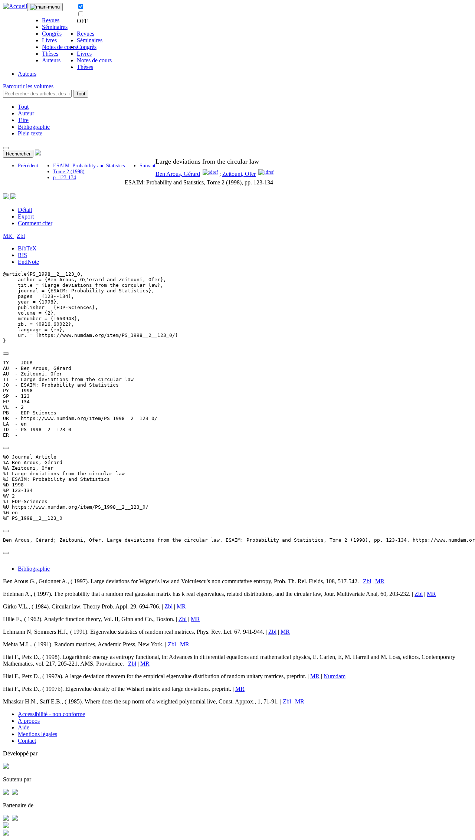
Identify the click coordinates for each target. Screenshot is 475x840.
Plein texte (30, 133)
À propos (29, 721)
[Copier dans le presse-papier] (6, 353)
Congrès (52, 33)
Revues (50, 20)
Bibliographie (34, 127)
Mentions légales (37, 734)
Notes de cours (59, 47)
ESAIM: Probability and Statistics (89, 165)
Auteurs (51, 60)
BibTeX (27, 248)
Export (26, 216)
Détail (25, 210)
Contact (27, 741)
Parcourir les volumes (28, 86)
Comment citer (35, 223)
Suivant (147, 165)
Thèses (50, 53)
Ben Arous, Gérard (177, 174)
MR (8, 236)
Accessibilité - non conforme (51, 714)
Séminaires (55, 27)
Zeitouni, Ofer (239, 174)
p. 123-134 (64, 177)
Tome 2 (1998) (69, 171)
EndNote (28, 262)
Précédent (28, 165)
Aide (23, 727)
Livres (49, 40)
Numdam (334, 676)
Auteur (26, 113)
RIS (22, 255)
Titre (23, 120)
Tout (80, 93)
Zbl (21, 236)
